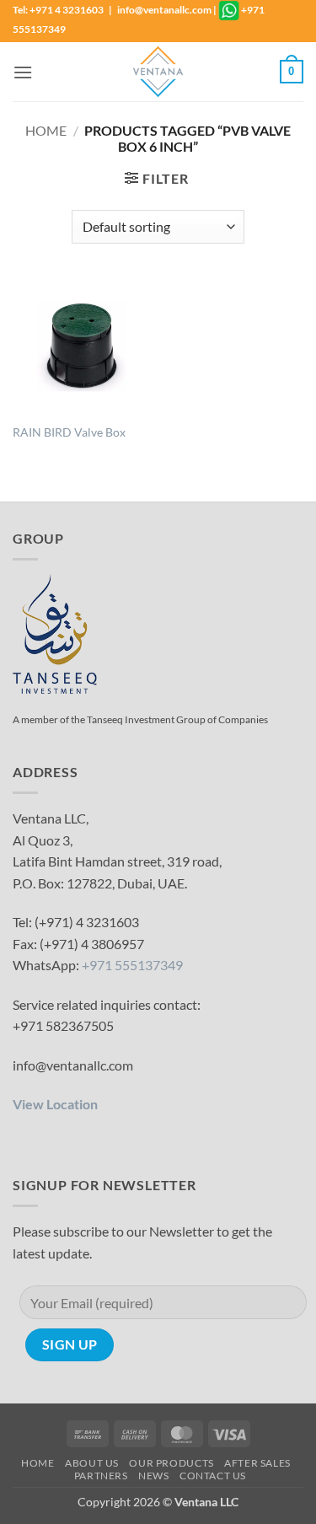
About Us (92, 1463)
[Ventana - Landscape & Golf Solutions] (158, 71)
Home (46, 130)
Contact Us (212, 1475)
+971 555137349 (132, 965)
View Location (55, 1104)
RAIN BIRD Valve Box (69, 432)
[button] (23, 72)
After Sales (257, 1463)
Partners (101, 1475)
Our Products (171, 1463)
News (153, 1475)
